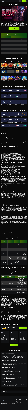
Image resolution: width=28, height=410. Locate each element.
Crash (17, 61)
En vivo (10, 61)
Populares (3, 61)
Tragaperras (23, 61)
